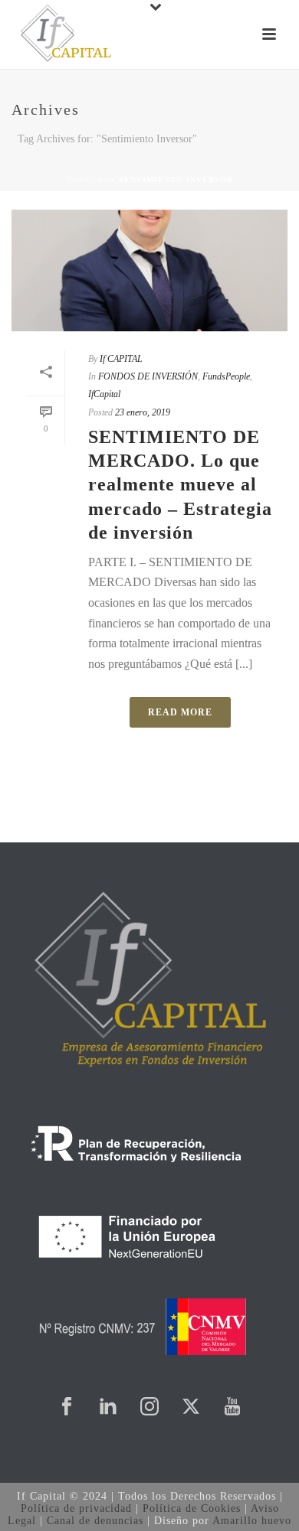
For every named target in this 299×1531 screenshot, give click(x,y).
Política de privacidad (76, 1508)
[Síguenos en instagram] (149, 1407)
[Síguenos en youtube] (232, 1407)
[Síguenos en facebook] (67, 1407)
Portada (87, 179)
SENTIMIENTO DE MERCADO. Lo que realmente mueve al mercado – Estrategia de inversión (180, 484)
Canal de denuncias (95, 1520)
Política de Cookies (192, 1508)
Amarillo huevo (251, 1520)
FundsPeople (226, 376)
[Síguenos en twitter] (191, 1407)
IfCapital (104, 394)
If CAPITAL (121, 358)
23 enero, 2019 (142, 412)
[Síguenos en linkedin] (108, 1407)
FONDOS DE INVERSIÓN (148, 376)
